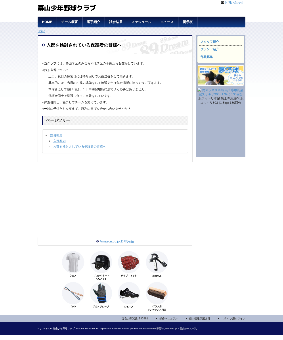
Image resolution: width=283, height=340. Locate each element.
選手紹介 (93, 22)
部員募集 (207, 57)
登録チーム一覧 (188, 328)
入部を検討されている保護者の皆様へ (79, 146)
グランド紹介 (210, 49)
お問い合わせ (234, 2)
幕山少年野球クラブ (67, 7)
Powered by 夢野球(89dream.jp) (160, 328)
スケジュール (141, 22)
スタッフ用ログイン (233, 318)
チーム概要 (69, 22)
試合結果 (115, 22)
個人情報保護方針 (199, 318)
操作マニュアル (168, 318)
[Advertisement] (221, 131)
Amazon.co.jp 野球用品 (117, 241)
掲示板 (188, 22)
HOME (47, 22)
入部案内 (59, 141)
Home (41, 31)
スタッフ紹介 (210, 41)
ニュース (167, 22)
